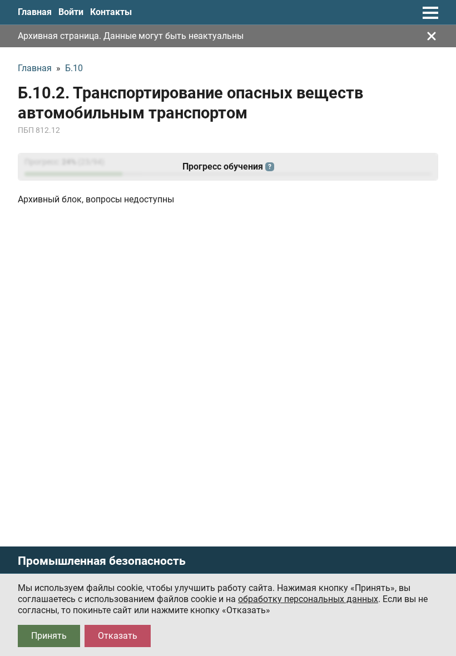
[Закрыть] (431, 36)
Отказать (117, 635)
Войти (70, 12)
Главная (35, 12)
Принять (49, 635)
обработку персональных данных (308, 599)
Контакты (111, 12)
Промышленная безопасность (102, 561)
